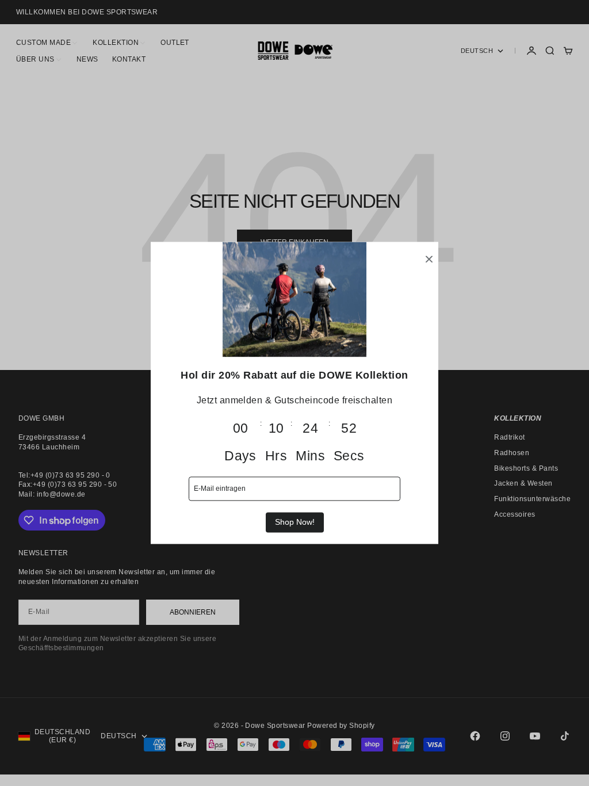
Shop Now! (295, 521)
